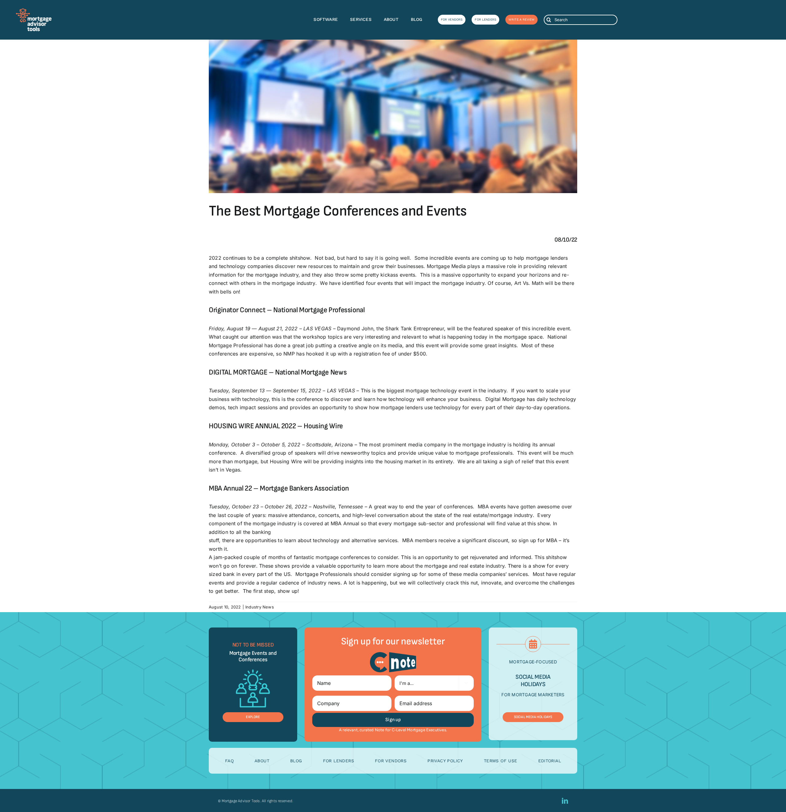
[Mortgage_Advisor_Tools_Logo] (33, 10)
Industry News (259, 606)
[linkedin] (565, 801)
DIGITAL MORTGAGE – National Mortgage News (278, 372)
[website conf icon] (253, 667)
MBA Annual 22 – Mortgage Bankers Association (279, 488)
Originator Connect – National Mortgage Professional (287, 309)
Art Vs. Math (528, 283)
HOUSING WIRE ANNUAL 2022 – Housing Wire (276, 426)
